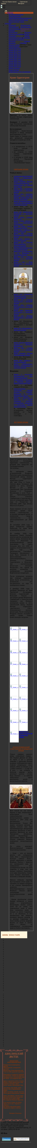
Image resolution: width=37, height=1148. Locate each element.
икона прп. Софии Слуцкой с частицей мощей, (23, 349)
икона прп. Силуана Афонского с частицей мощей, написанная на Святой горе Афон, (23, 196)
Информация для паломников (20, 72)
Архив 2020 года (15, 57)
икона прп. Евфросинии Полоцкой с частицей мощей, (23, 213)
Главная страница (25, 42)
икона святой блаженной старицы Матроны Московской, (23, 344)
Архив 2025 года (15, 66)
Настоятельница (15, 29)
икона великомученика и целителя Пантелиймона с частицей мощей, (23, 203)
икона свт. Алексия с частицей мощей (23, 231)
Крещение (12, 36)
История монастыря (16, 14)
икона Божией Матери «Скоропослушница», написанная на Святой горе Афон (23, 184)
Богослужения (26, 27)
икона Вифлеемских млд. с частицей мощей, (23, 248)
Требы (27, 34)
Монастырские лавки (16, 22)
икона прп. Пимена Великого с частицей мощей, (23, 258)
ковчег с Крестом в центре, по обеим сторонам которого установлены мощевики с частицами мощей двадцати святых (23, 402)
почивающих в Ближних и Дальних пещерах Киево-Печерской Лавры (23, 381)
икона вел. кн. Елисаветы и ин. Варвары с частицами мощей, (23, 253)
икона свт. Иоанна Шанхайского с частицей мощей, (23, 317)
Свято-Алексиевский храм (18, 20)
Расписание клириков (17, 34)
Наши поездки (14, 70)
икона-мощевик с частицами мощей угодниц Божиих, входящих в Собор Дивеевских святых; (23, 392)
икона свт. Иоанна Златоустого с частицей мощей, (23, 301)
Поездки (27, 38)
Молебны (12, 43)
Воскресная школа (25, 30)
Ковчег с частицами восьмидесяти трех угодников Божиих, (23, 376)
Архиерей (12, 25)
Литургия (12, 41)
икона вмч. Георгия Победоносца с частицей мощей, (23, 306)
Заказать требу (14, 45)
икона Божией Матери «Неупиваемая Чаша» (23, 354)
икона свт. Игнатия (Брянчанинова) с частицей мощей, (23, 244)
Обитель (10, 13)
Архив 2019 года (15, 56)
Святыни (8, 23)
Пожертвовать (14, 47)
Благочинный (14, 27)
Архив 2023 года (15, 63)
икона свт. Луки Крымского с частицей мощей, (23, 264)
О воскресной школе (16, 38)
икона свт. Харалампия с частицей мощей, (23, 329)
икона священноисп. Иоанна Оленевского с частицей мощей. (23, 366)
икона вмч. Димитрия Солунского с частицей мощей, (23, 312)
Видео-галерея (14, 68)
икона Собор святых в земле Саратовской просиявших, (23, 222)
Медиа (27, 36)
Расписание (13, 32)
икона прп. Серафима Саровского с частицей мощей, (23, 190)
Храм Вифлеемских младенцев (20, 18)
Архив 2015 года (15, 48)
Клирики (12, 31)
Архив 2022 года (15, 61)
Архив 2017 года (15, 52)
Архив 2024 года (15, 65)
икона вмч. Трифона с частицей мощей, (23, 361)
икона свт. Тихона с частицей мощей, (23, 239)
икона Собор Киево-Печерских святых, (23, 227)
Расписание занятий (16, 39)
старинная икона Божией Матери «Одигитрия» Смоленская (23, 178)
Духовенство (25, 25)
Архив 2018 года (15, 54)
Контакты (28, 32)
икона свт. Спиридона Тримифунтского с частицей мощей (23, 296)
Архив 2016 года (15, 50)
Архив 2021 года (15, 59)
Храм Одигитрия (15, 16)
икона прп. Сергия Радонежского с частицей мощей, (23, 235)
